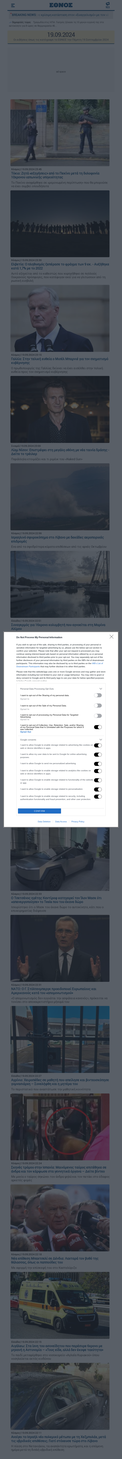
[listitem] (61, 688)
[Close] (112, 637)
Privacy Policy (77, 821)
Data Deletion (44, 821)
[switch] (98, 695)
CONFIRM (39, 811)
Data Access (61, 821)
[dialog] (61, 729)
